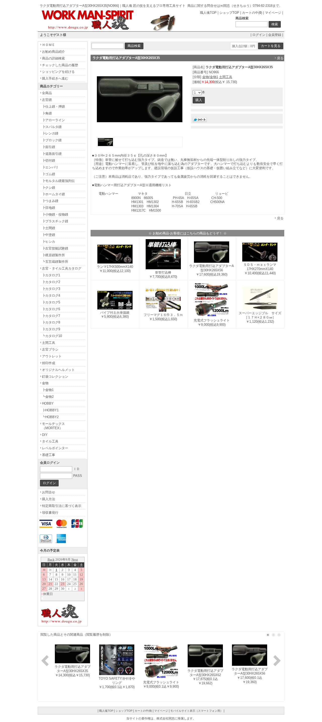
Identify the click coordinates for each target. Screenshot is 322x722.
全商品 (47, 93)
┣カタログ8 (51, 322)
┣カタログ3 (51, 289)
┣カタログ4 (51, 295)
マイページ (273, 13)
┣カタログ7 (51, 316)
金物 (45, 383)
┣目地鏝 (48, 208)
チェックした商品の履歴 (60, 65)
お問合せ (48, 492)
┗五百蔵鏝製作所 (55, 262)
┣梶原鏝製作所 (53, 255)
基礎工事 (48, 455)
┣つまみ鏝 (50, 201)
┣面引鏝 (48, 147)
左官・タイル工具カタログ (61, 268)
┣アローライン (53, 120)
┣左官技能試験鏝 (55, 248)
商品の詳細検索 (53, 58)
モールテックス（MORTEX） (53, 426)
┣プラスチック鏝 (55, 221)
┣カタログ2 (51, 282)
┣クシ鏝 (48, 187)
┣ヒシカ (48, 241)
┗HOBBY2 (50, 417)
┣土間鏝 (48, 228)
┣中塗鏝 (48, 235)
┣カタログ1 (51, 275)
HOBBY (48, 403)
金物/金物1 (210, 77)
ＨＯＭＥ (48, 45)
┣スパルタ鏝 (52, 127)
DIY (45, 435)
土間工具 (225, 77)
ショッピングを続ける (58, 72)
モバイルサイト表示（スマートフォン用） (196, 710)
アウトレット (52, 356)
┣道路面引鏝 (52, 154)
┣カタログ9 (51, 329)
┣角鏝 (47, 113)
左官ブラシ (50, 349)
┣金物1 (48, 390)
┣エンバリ (50, 167)
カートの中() (252, 13)
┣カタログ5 (51, 302)
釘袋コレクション (55, 376)
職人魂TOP (208, 13)
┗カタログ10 (52, 336)
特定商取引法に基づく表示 (61, 506)
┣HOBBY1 (50, 410)
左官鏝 (47, 100)
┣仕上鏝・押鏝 (53, 106)
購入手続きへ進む (55, 78)
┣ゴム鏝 (48, 174)
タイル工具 (50, 441)
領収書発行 (50, 512)
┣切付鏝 (48, 160)
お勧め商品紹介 (53, 51)
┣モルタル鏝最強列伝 (58, 181)
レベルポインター (55, 448)
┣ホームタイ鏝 (53, 194)
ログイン (258, 35)
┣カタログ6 (51, 309)
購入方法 (48, 499)
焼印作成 (48, 363)
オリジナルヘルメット (58, 370)
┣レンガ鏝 (50, 133)
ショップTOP (229, 13)
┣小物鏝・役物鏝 (55, 214)
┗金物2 (48, 397)
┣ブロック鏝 (52, 140)
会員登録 (274, 35)
